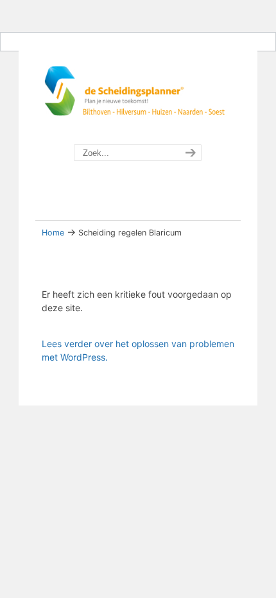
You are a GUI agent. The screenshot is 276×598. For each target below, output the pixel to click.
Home (53, 232)
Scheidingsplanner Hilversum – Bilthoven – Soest (138, 94)
